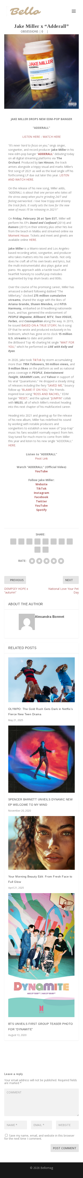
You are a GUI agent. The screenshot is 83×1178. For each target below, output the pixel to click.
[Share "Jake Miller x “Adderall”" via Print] (46, 550)
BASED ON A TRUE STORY (38, 325)
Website (41, 484)
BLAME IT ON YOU (34, 390)
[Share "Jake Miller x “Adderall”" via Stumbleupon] (70, 541)
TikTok (37, 360)
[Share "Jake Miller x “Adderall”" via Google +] (29, 541)
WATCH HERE (52, 137)
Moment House (18, 235)
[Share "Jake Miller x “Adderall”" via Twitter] (21, 541)
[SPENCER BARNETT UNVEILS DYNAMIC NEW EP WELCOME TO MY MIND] (41, 759)
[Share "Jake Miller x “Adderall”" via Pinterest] (46, 541)
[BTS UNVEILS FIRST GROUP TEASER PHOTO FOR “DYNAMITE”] (41, 955)
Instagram (41, 493)
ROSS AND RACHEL (46, 394)
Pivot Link (41, 458)
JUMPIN (56, 398)
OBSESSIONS (29, 31)
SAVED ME (55, 385)
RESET (23, 398)
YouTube (41, 471)
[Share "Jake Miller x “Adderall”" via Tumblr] (37, 541)
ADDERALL (45, 154)
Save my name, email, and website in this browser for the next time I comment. (39, 1137)
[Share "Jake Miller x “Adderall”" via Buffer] (62, 541)
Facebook (41, 497)
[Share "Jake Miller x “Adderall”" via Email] (37, 550)
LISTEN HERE (31, 137)
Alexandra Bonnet (49, 616)
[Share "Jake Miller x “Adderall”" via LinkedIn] (54, 541)
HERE (32, 240)
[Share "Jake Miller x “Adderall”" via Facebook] (13, 541)
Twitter (41, 501)
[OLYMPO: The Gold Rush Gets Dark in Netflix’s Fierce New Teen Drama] (41, 679)
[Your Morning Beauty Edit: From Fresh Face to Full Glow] (41, 843)
